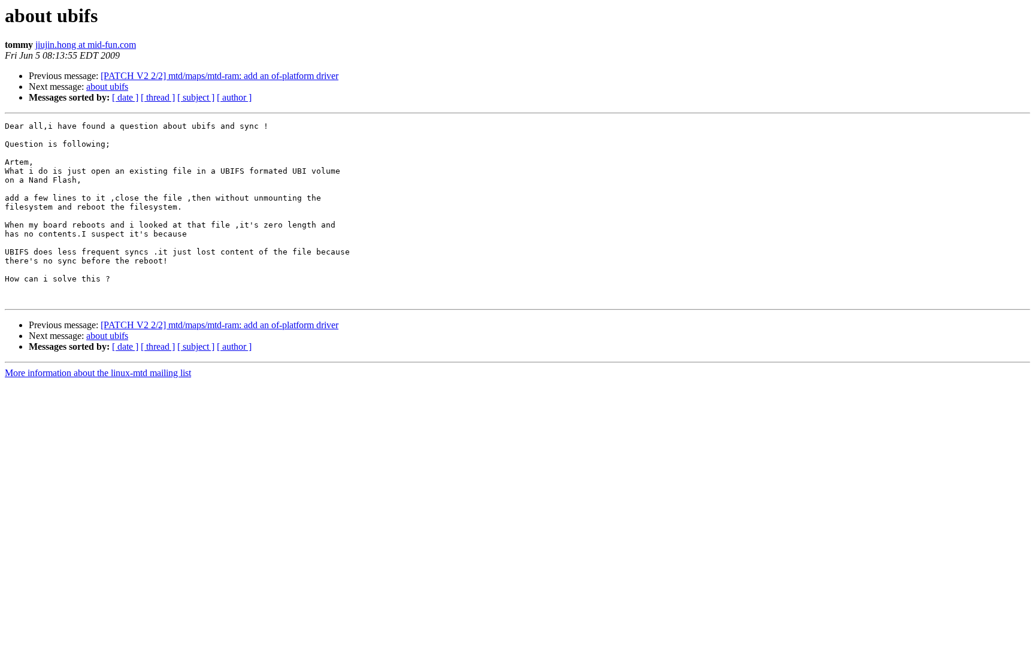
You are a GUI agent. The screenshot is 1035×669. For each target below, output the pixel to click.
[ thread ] (158, 97)
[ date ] (125, 97)
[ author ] (234, 97)
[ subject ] (195, 97)
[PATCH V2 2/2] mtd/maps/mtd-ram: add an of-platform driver (219, 76)
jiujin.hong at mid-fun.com (85, 45)
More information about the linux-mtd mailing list (98, 373)
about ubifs (107, 86)
